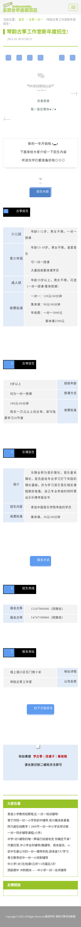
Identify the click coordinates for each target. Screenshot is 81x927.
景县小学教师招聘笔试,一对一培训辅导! (33, 814)
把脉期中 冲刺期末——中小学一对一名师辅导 (36, 870)
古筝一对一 (36, 19)
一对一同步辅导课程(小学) (24, 832)
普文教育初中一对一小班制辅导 (27, 857)
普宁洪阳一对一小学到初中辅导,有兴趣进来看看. (38, 820)
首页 (21, 19)
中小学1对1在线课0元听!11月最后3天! (31, 864)
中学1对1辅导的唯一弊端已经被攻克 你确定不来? (39, 839)
